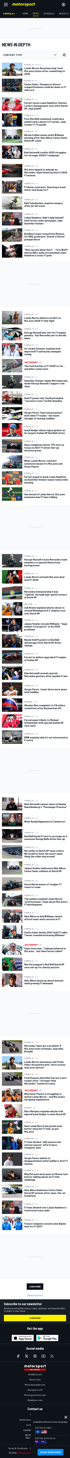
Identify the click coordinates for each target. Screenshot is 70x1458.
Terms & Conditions (18, 1448)
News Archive (35, 1295)
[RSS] (52, 1356)
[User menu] (63, 4)
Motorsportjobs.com (35, 1384)
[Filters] (64, 55)
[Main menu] (5, 4)
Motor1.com (35, 1379)
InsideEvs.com (35, 1374)
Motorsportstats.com (35, 1395)
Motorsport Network (28, 1452)
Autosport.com (35, 1389)
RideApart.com (35, 1400)
